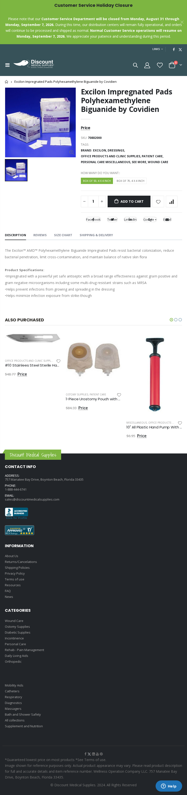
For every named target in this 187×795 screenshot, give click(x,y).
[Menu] (7, 65)
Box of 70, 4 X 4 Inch (130, 181)
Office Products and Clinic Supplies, (111, 156)
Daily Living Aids (16, 655)
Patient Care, (153, 156)
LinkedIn (130, 219)
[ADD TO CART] (52, 341)
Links (156, 49)
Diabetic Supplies (17, 632)
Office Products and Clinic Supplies (30, 360)
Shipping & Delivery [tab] (96, 235)
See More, (140, 162)
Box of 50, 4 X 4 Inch (97, 181)
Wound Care (158, 162)
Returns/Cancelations (21, 562)
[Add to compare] (172, 201)
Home (7, 81)
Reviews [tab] (40, 235)
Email (167, 219)
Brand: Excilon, (94, 150)
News (9, 596)
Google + (150, 219)
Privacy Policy (15, 573)
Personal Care (15, 644)
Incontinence (14, 638)
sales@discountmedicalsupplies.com (32, 499)
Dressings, (117, 150)
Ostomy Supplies (77, 394)
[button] (171, 320)
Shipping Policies (17, 567)
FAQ (8, 591)
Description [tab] (15, 235)
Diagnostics (13, 703)
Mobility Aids (14, 685)
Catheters (12, 691)
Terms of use (14, 579)
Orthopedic (13, 661)
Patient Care (98, 394)
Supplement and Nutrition (24, 726)
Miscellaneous (136, 422)
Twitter (112, 219)
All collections (15, 720)
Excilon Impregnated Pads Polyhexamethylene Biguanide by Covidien (126, 100)
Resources (13, 585)
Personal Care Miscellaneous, (106, 162)
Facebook (93, 219)
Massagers (13, 708)
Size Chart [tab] (63, 235)
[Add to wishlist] (158, 201)
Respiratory (13, 697)
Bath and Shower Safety (23, 714)
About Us (11, 556)
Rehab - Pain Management (24, 650)
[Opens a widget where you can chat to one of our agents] (168, 786)
